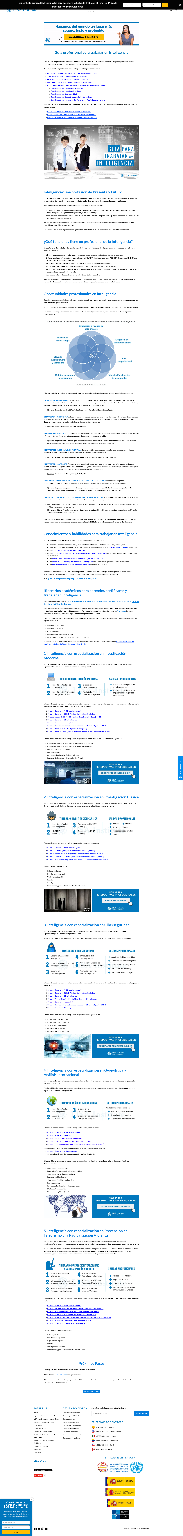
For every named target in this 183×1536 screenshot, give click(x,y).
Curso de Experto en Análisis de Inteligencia (64, 711)
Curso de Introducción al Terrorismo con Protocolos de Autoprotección (75, 1308)
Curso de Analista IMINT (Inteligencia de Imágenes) (67, 729)
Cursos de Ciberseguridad (72, 1425)
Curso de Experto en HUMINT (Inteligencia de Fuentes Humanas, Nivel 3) (75, 857)
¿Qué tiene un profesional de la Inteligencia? (67, 76)
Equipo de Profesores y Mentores (46, 1416)
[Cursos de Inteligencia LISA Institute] (91, 900)
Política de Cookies (41, 1446)
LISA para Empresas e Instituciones (46, 1419)
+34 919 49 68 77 (102, 1427)
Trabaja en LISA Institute (43, 1432)
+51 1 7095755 (101, 1449)
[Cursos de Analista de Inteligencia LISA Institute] (91, 773)
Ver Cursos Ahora (91, 1391)
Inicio (36, 1413)
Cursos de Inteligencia (71, 1422)
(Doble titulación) (72, 117)
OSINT (119, 547)
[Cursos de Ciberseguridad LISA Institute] (91, 1046)
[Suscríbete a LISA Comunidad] (91, 33)
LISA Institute (134, 1528)
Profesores (121, 611)
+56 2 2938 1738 (102, 1445)
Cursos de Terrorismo (70, 1432)
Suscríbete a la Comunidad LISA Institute (109, 1408)
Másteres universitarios (71, 1413)
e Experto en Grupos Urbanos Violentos (66, 1323)
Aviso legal (38, 1449)
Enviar (16, 1532)
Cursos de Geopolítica (71, 1428)
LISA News (38, 1425)
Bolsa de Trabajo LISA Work (44, 1422)
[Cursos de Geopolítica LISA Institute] (91, 1206)
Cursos (61, 1375)
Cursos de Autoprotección (72, 1435)
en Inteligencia (67, 79)
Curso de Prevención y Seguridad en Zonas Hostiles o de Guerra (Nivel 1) (75, 1144)
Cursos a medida (69, 1419)
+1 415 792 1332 (102, 1432)
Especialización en (67, 88)
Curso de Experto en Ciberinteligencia (62, 720)
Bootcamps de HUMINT (71, 1416)
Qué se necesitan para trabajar (69, 82)
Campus (92, 11)
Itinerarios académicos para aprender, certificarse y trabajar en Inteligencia (76, 85)
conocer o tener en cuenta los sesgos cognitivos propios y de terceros (79, 553)
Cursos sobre (69, 111)
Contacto (37, 1453)
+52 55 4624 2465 (102, 1436)
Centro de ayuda (40, 1428)
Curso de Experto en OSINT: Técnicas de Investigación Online (71, 714)
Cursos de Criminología (71, 1438)
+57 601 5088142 (102, 1440)
